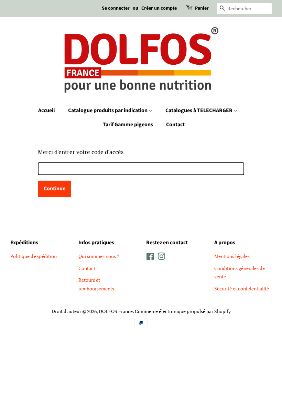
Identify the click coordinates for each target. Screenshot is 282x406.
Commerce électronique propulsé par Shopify (183, 311)
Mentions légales (232, 256)
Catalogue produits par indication (108, 110)
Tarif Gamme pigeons (128, 124)
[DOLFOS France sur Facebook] (150, 257)
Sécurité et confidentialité (241, 288)
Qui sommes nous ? (98, 256)
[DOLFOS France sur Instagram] (161, 257)
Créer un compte (159, 8)
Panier (202, 8)
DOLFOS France (116, 311)
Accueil (46, 110)
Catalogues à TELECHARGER (199, 110)
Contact (175, 124)
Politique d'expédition (33, 256)
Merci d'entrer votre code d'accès (80, 152)
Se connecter (116, 8)
